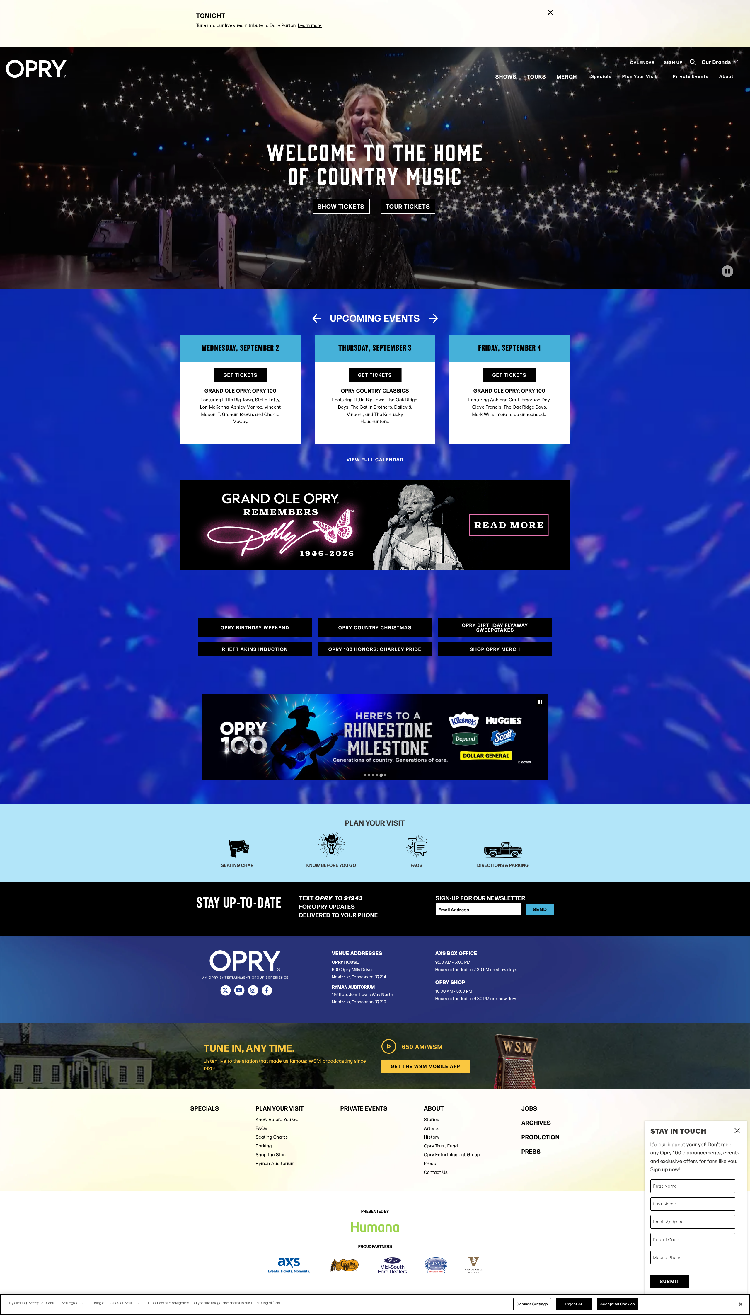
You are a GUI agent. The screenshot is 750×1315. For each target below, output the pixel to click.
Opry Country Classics (241, 390)
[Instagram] (253, 990)
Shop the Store (271, 1154)
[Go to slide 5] (381, 775)
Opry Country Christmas (375, 627)
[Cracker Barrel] (344, 1265)
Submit (670, 1281)
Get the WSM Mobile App (425, 1066)
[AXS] (289, 1265)
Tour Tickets (408, 206)
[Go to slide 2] (369, 775)
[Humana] (375, 737)
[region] (375, 1304)
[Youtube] (239, 990)
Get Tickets (241, 374)
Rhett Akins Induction (255, 649)
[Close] (740, 1304)
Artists (431, 1128)
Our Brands (717, 61)
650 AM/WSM (422, 1046)
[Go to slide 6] (385, 775)
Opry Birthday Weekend (255, 627)
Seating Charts (272, 1137)
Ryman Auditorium (275, 1163)
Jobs (529, 1108)
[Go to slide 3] (373, 775)
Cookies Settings (532, 1304)
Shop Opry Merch (495, 649)
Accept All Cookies (617, 1304)
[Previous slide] (316, 318)
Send (540, 909)
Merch (567, 76)
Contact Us (436, 1172)
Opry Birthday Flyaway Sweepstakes (495, 627)
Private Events (691, 76)
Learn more (310, 25)
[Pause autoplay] (562, 320)
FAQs (261, 1128)
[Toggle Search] (693, 62)
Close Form (736, 1131)
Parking (264, 1146)
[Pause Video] (727, 271)
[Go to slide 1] (364, 775)
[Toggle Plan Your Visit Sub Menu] (660, 76)
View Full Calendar (375, 459)
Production (540, 1136)
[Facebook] (267, 990)
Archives (536, 1122)
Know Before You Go (277, 1119)
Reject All (574, 1304)
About (726, 76)
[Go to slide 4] (377, 775)
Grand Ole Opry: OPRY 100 (375, 390)
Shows (506, 76)
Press (430, 1163)
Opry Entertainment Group (452, 1154)
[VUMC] (474, 1265)
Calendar (642, 62)
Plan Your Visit (639, 76)
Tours (536, 76)
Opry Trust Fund (441, 1146)
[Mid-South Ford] (392, 1265)
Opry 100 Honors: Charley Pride (375, 649)
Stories (431, 1119)
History (431, 1137)
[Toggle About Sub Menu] (737, 76)
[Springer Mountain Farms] (436, 1265)
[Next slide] (433, 318)
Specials (601, 76)
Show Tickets (341, 206)
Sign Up (673, 62)
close (548, 9)
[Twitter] (225, 990)
